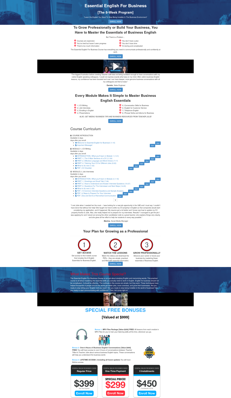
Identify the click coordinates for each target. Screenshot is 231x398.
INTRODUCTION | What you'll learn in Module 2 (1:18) (98, 179)
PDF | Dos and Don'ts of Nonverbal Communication (96, 195)
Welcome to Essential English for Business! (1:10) (96, 142)
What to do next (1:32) (85, 165)
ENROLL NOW (115, 21)
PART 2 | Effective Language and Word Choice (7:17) (97, 161)
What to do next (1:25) (85, 188)
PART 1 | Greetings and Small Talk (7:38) (93, 181)
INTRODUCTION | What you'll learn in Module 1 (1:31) (98, 156)
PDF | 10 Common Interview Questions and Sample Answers (100, 191)
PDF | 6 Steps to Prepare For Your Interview (94, 193)
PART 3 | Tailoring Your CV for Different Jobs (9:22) (96, 163)
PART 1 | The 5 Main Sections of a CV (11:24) (94, 158)
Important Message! (84, 145)
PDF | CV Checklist (84, 168)
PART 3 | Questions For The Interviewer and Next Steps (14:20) (101, 186)
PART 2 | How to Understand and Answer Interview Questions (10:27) (103, 183)
